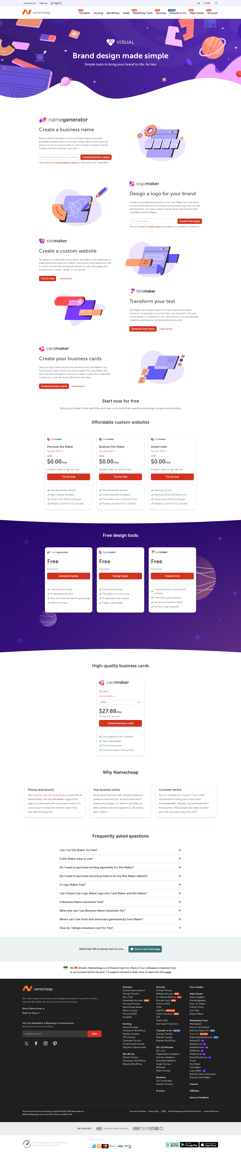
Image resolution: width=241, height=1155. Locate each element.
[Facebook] (36, 1043)
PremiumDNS (130, 1014)
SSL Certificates (164, 1047)
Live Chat (194, 1010)
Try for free (47, 278)
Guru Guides (196, 987)
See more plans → (107, 696)
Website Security (167, 994)
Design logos (120, 576)
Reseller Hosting (131, 1034)
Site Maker (195, 1064)
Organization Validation (168, 1054)
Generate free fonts (143, 328)
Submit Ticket (196, 1007)
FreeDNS (127, 1017)
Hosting (98, 13)
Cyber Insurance (167, 1014)
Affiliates (194, 1090)
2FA (158, 1017)
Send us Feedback (199, 1097)
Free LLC (198, 1034)
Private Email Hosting (133, 1044)
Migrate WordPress (132, 1064)
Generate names (68, 576)
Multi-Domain (163, 1071)
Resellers (161, 1077)
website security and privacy (50, 795)
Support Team (190, 795)
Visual (193, 1060)
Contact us (30, 3)
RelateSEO (197, 1040)
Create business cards (54, 386)
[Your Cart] (198, 3)
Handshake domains (136, 1000)
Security (161, 13)
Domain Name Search (134, 990)
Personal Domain (131, 1004)
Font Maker (195, 1067)
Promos (160, 1090)
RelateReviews (199, 1047)
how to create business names (61, 162)
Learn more (65, 278)
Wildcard (160, 1067)
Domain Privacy (164, 990)
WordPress (113, 13)
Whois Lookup (130, 1010)
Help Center (196, 13)
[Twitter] (26, 1043)
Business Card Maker (200, 1077)
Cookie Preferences (211, 1111)
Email (126, 13)
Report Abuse (196, 1014)
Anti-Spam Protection (167, 1024)
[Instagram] (45, 1043)
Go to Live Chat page (147, 949)
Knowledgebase (198, 1000)
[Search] (216, 3)
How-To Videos (197, 1004)
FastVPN (165, 1010)
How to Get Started (199, 1027)
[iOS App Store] (208, 1144)
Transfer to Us (177, 13)
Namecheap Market (133, 1007)
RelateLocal (197, 1054)
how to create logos (150, 226)
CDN (158, 1007)
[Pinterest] (55, 1043)
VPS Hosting (129, 1037)
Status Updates (197, 997)
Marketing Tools (142, 13)
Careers (194, 1084)
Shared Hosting (130, 1027)
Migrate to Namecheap (134, 1047)
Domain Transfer (131, 994)
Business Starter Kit (202, 1030)
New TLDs (128, 997)
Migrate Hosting (164, 1037)
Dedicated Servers (132, 1040)
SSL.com (160, 1050)
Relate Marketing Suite (204, 1037)
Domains (84, 13)
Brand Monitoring (200, 1057)
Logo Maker (197, 1071)
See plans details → (55, 451)
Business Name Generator (203, 1074)
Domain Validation (165, 1057)
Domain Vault (165, 1000)
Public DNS (162, 1020)
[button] (120, 850)
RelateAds (196, 1050)
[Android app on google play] (189, 1144)
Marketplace (196, 1024)
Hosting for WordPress (134, 1030)
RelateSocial (197, 1044)
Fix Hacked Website (168, 997)
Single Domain (163, 1064)
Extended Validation (166, 1060)
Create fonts (172, 576)
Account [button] (212, 13)
